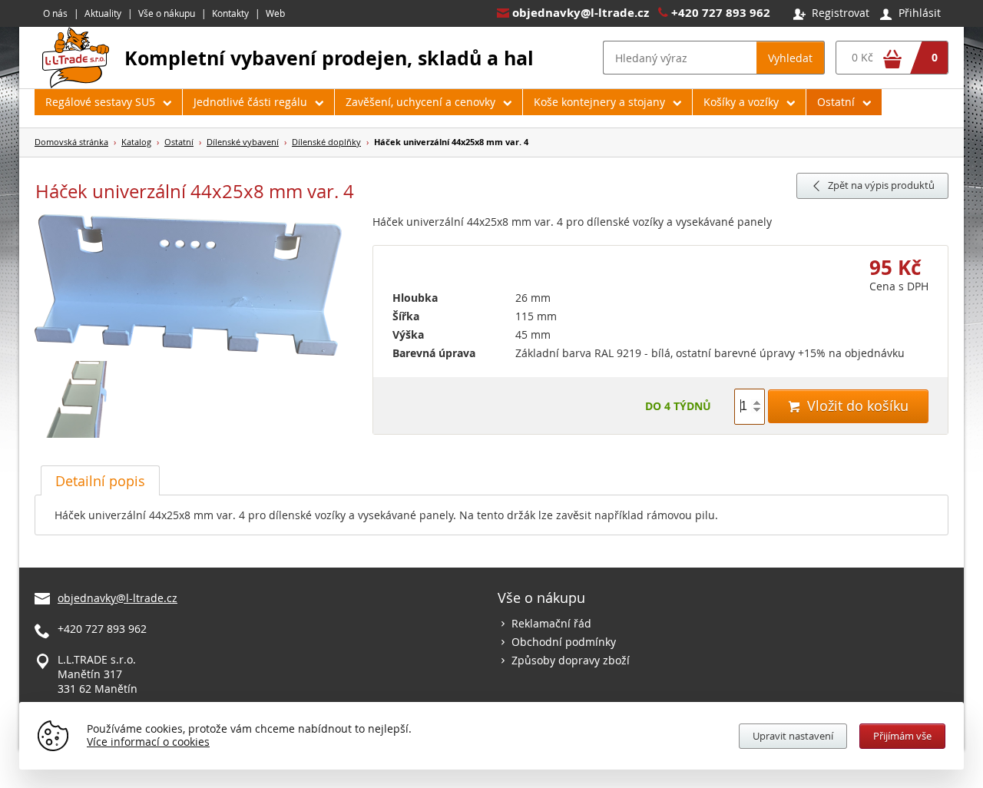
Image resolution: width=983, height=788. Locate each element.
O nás (55, 13)
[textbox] (679, 57)
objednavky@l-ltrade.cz (580, 12)
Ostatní (836, 101)
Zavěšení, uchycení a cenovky (420, 101)
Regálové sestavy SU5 (100, 101)
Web (275, 13)
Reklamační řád (551, 623)
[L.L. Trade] (75, 84)
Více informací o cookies (148, 741)
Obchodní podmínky (563, 641)
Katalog (136, 141)
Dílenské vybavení (243, 141)
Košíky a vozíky (741, 101)
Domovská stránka (71, 141)
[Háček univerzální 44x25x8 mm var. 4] (196, 285)
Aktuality (102, 13)
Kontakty (230, 13)
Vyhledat (790, 58)
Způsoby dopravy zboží (570, 660)
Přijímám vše (902, 736)
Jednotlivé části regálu (250, 101)
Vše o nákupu (166, 13)
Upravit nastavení (793, 736)
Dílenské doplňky (326, 141)
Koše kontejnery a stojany (599, 101)
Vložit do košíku (848, 405)
